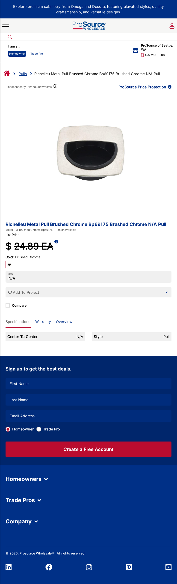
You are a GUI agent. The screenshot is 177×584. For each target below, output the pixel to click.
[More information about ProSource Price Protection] (168, 87)
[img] (54, 87)
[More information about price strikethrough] (56, 246)
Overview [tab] (64, 321)
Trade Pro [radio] (36, 53)
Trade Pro (51, 429)
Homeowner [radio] (17, 53)
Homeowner (23, 429)
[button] (5, 25)
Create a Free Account (88, 449)
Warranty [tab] (43, 321)
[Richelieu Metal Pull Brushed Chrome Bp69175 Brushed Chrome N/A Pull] (88, 151)
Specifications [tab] (18, 321)
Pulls (23, 73)
